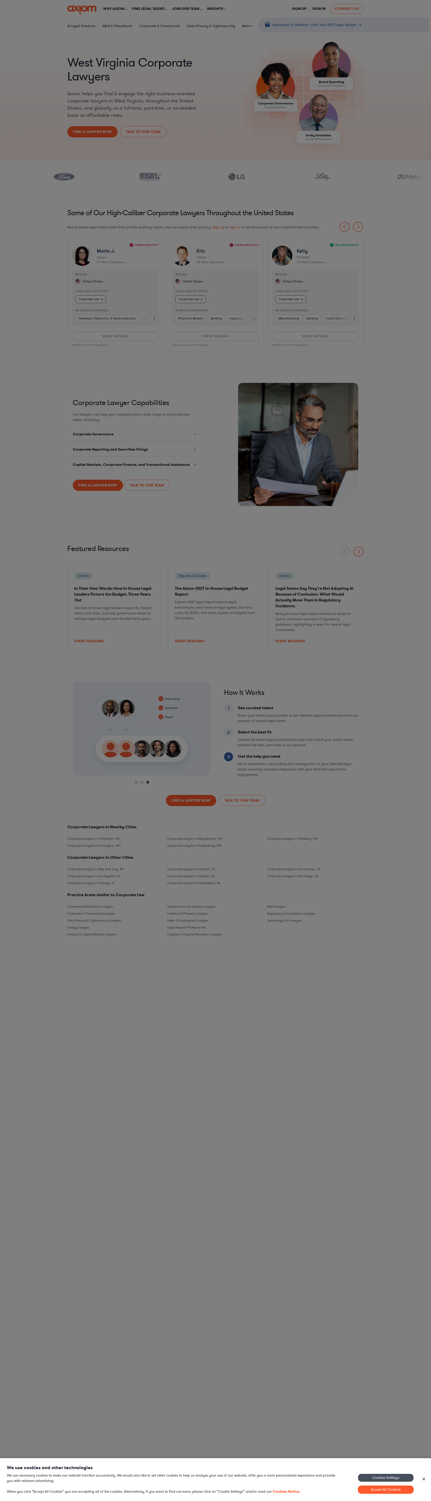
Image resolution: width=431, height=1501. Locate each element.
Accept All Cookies (386, 1489)
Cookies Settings (385, 1477)
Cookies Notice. (286, 1491)
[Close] (424, 1479)
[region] (215, 1479)
